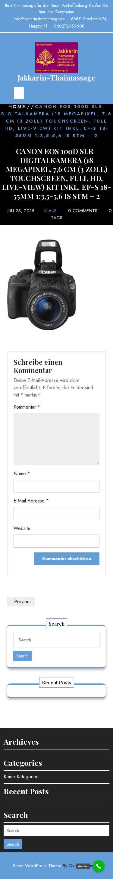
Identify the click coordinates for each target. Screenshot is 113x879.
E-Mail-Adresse (31, 500)
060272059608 (69, 26)
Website (22, 528)
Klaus (50, 210)
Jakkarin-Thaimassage (56, 77)
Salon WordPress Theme (56, 865)
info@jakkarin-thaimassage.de (39, 19)
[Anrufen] (99, 866)
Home (17, 106)
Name (22, 473)
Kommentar (27, 406)
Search (22, 656)
